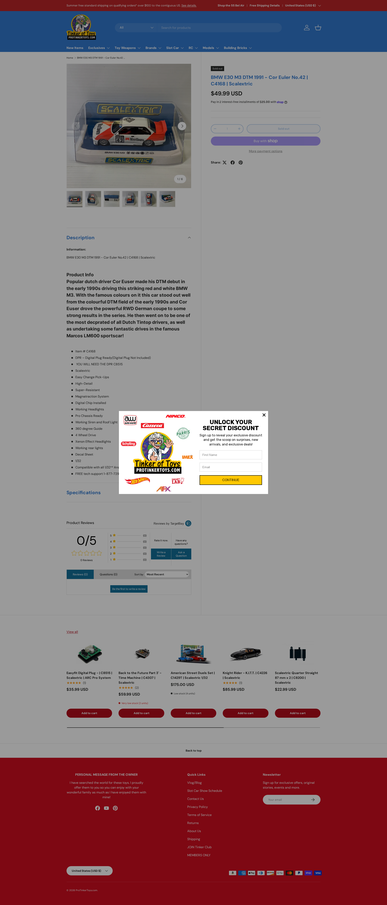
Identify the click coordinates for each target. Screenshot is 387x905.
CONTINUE (230, 480)
